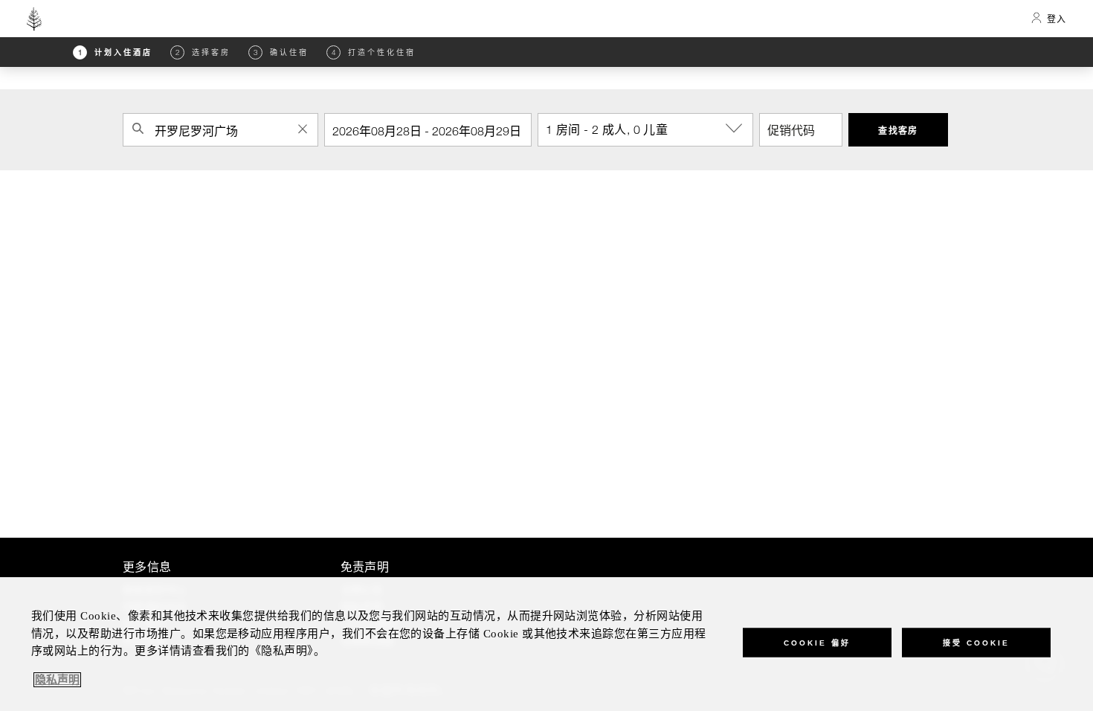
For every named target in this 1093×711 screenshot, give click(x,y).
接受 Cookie (976, 642)
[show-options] (735, 128)
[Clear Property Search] (302, 128)
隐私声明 (57, 680)
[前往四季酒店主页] (34, 18)
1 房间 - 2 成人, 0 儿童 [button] (607, 129)
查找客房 (898, 130)
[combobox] (220, 130)
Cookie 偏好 (817, 642)
